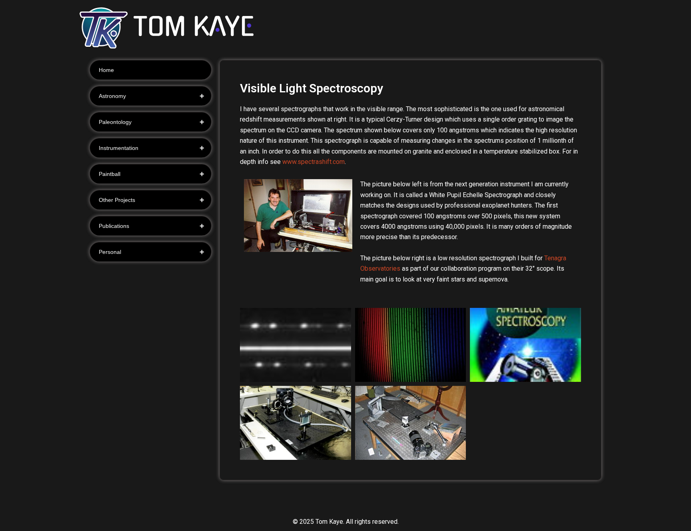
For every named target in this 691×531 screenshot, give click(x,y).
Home (106, 70)
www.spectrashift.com (313, 162)
